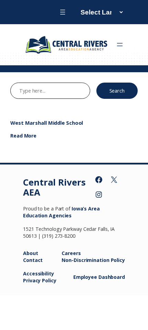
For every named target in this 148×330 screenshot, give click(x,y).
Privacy (32, 280)
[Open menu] (63, 12)
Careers (71, 253)
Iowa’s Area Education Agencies (61, 212)
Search (117, 90)
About (30, 253)
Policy (49, 280)
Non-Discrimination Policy (93, 260)
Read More (23, 135)
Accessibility (38, 273)
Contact (33, 260)
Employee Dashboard (99, 277)
